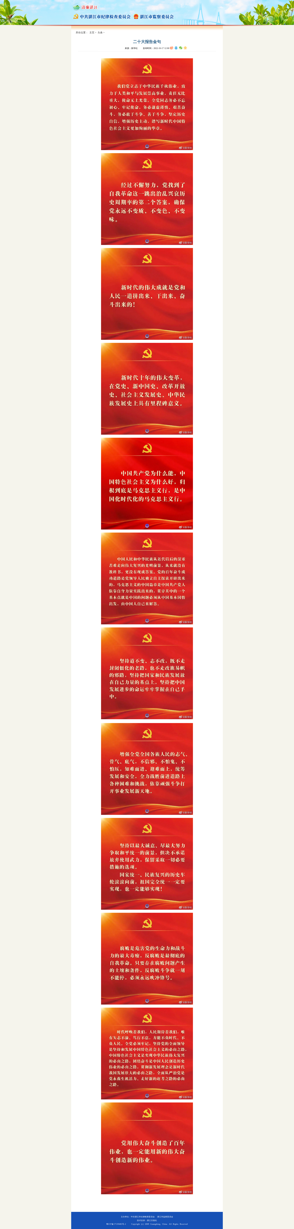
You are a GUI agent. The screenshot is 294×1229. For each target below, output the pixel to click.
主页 (91, 32)
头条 (100, 32)
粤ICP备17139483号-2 (116, 1224)
